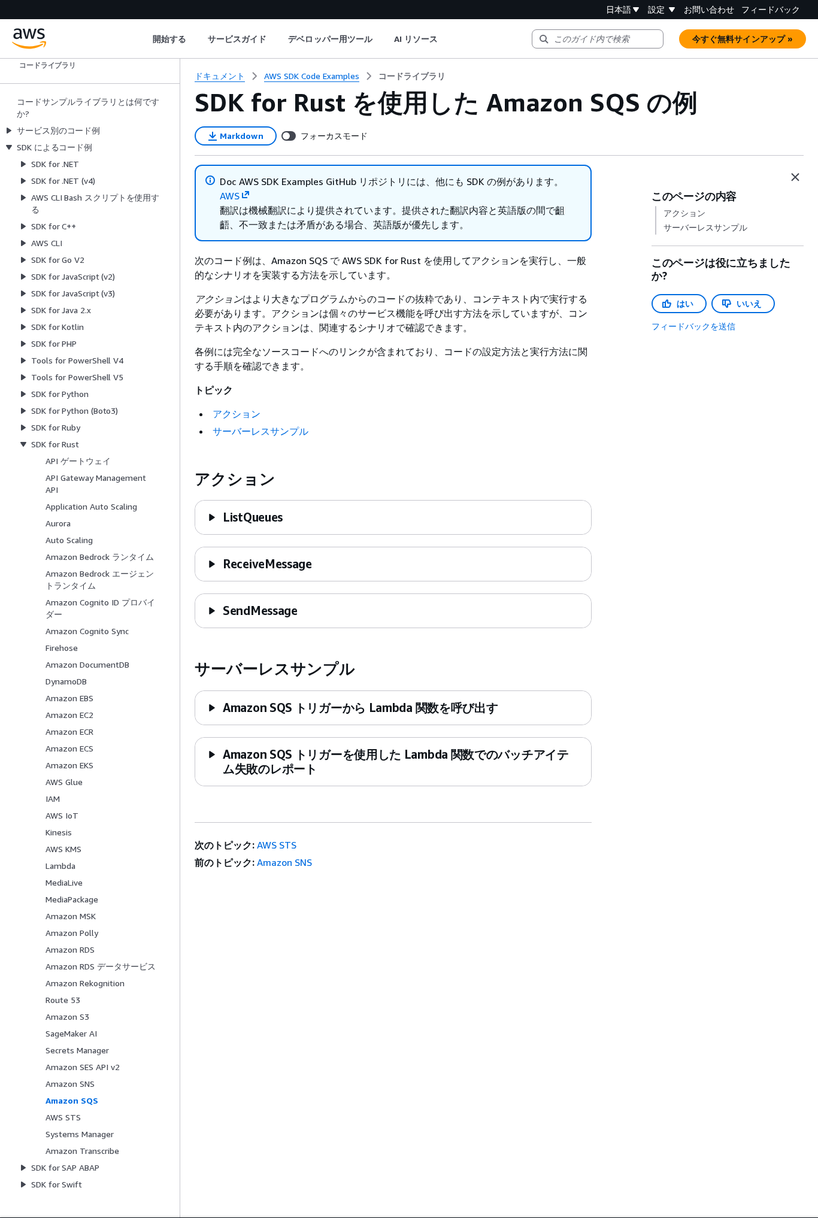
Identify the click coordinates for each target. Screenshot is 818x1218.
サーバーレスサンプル (260, 431)
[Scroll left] (143, 39)
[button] (245, 517)
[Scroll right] (447, 39)
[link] (412, 76)
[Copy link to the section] (185, 479)
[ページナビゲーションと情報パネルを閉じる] (795, 177)
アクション (236, 414)
